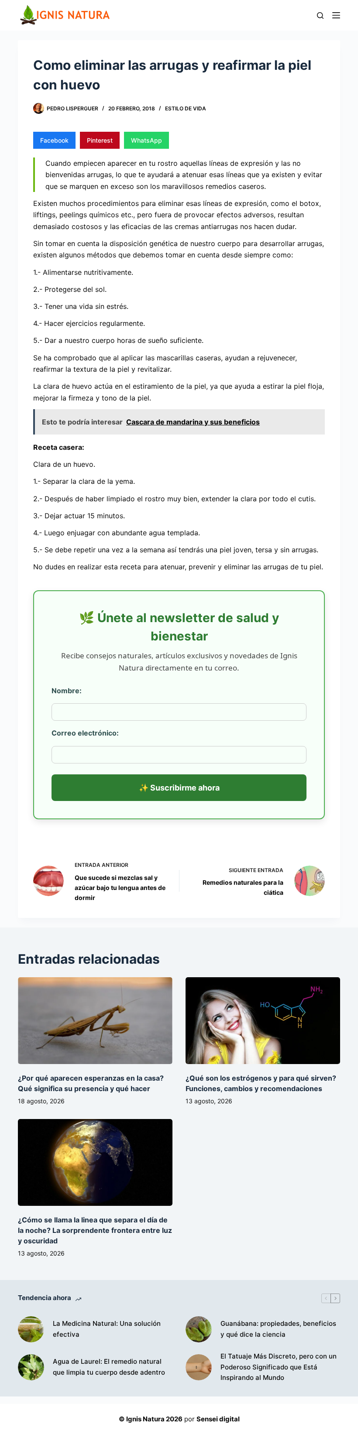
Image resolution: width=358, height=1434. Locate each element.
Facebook (54, 140)
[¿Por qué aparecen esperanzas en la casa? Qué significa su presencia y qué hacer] (95, 1020)
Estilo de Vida (185, 108)
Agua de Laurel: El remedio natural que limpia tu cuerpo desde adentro (109, 1366)
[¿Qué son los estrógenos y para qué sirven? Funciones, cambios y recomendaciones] (263, 1020)
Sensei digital (218, 1419)
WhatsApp (146, 140)
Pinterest (100, 140)
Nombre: (67, 690)
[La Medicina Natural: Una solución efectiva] (31, 1329)
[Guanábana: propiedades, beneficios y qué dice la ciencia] (199, 1329)
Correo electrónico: (85, 733)
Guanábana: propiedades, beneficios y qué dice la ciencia (278, 1328)
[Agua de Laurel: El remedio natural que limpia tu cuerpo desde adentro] (31, 1367)
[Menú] (336, 15)
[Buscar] (320, 15)
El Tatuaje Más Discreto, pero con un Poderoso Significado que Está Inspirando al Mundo (278, 1367)
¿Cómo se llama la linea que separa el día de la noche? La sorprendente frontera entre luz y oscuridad (95, 1230)
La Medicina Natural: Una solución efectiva (107, 1328)
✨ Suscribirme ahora (179, 787)
